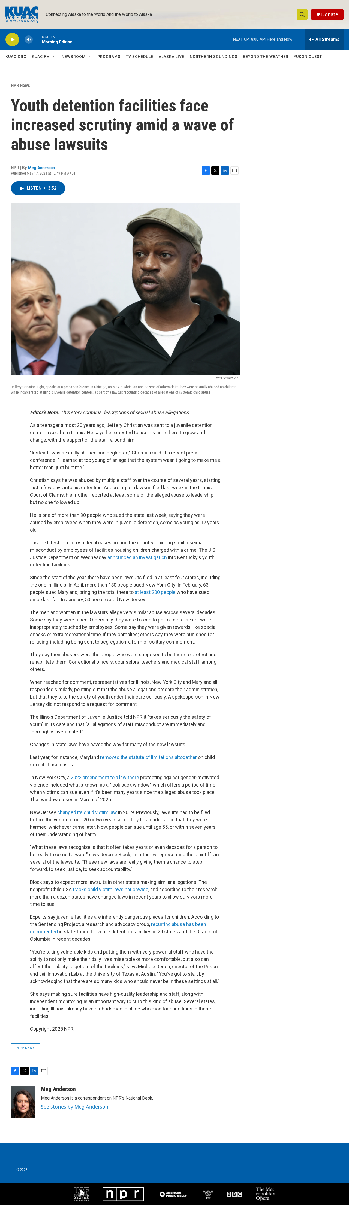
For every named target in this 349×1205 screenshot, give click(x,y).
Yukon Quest (308, 56)
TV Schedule (139, 56)
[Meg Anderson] (23, 1102)
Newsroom (74, 56)
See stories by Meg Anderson (74, 1106)
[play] (12, 40)
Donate (329, 14)
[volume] (28, 40)
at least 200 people (155, 592)
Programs (109, 56)
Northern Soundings (213, 56)
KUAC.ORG (15, 56)
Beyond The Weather (265, 56)
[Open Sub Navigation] (54, 56)
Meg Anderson (41, 167)
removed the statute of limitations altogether (148, 757)
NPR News (20, 85)
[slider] (37, 39)
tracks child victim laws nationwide (110, 889)
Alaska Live (171, 56)
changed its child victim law (87, 812)
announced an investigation (137, 557)
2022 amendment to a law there (105, 777)
